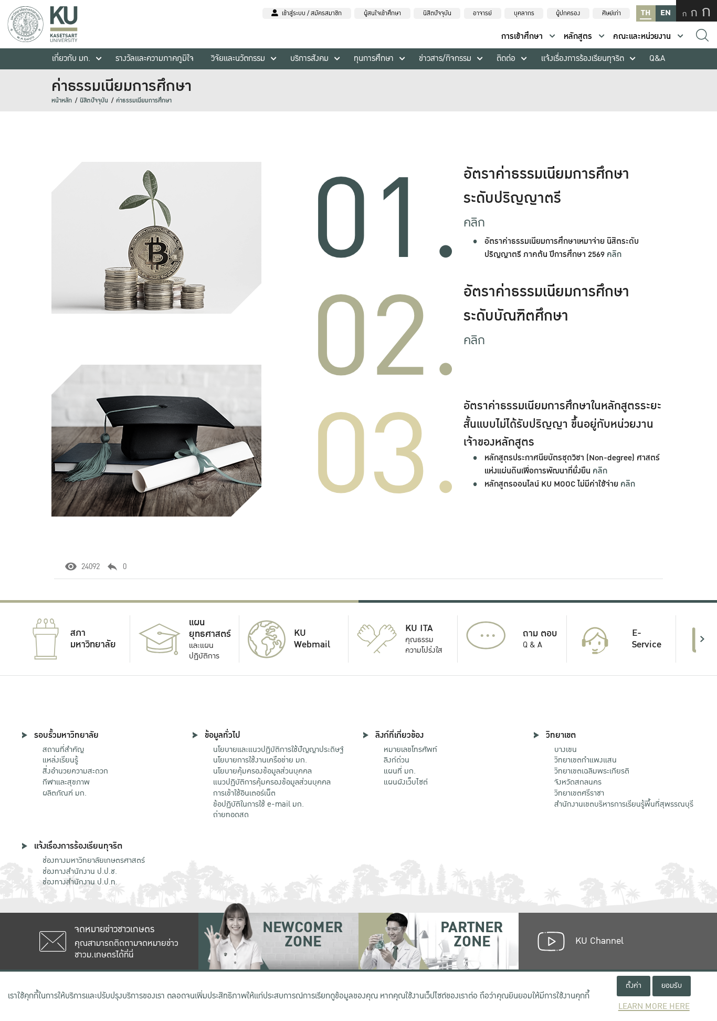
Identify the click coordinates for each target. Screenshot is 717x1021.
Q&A (657, 58)
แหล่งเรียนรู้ (60, 760)
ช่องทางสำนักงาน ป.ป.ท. (80, 881)
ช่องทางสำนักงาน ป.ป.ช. (80, 871)
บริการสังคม (309, 58)
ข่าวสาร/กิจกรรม (445, 58)
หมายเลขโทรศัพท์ (410, 749)
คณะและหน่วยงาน (642, 36)
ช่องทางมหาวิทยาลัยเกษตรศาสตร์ (94, 860)
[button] (15, 639)
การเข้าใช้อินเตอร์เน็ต (244, 793)
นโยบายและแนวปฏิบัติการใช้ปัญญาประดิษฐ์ (278, 749)
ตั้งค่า (633, 985)
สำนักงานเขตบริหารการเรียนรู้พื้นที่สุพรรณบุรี (623, 804)
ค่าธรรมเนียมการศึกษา (144, 101)
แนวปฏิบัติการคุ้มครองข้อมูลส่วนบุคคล (272, 782)
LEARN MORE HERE (654, 1006)
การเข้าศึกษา (522, 36)
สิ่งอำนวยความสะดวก (75, 771)
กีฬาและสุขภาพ (66, 782)
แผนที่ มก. (400, 771)
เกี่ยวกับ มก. (71, 58)
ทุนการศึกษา (374, 58)
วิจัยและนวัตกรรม (238, 58)
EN (665, 12)
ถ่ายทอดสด (231, 814)
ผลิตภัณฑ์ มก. (65, 793)
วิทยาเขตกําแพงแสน (585, 760)
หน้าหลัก (61, 101)
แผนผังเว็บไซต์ (406, 782)
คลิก (474, 222)
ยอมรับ (671, 985)
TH (645, 12)
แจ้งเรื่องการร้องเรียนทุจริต (582, 58)
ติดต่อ (506, 58)
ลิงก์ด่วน (396, 760)
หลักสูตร (578, 36)
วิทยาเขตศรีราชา (579, 793)
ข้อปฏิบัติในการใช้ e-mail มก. (258, 804)
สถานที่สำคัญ (63, 749)
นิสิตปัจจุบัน (94, 101)
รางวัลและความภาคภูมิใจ (154, 58)
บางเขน (565, 749)
